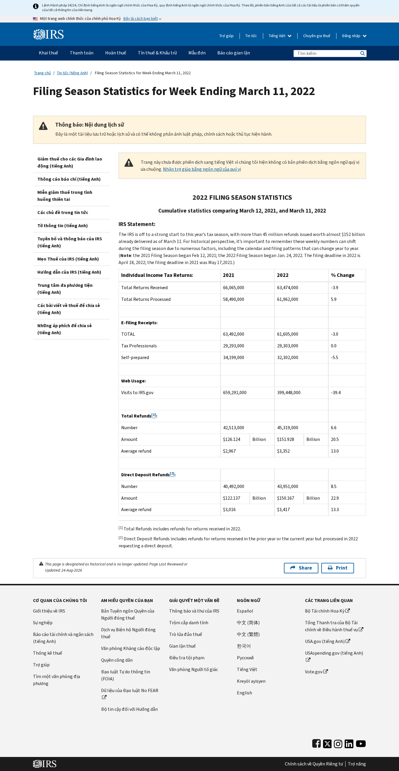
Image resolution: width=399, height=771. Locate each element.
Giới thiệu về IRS (49, 611)
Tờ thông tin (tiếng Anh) (62, 225)
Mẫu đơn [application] (197, 53)
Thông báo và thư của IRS (194, 611)
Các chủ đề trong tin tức (62, 212)
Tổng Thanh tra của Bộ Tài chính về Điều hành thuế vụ (331, 626)
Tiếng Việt (277, 36)
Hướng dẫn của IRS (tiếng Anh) (69, 272)
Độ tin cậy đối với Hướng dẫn (129, 709)
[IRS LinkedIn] (349, 742)
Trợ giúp (226, 36)
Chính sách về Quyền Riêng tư (314, 764)
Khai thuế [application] (48, 53)
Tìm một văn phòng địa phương (56, 680)
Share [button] (305, 568)
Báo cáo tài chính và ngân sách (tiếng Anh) (63, 637)
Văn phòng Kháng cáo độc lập (130, 648)
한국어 (244, 646)
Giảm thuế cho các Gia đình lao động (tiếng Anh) (69, 162)
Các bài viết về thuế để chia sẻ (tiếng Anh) (68, 308)
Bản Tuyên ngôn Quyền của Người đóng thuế (127, 614)
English (244, 693)
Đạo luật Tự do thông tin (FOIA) (125, 675)
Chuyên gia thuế (316, 36)
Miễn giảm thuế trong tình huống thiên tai (64, 195)
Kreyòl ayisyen (251, 681)
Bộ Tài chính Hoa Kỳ (324, 611)
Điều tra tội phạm (186, 658)
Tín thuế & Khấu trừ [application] (157, 53)
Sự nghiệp (43, 623)
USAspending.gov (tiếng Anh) (334, 653)
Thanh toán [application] (81, 53)
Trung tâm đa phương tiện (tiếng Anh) (65, 288)
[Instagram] (338, 742)
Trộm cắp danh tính (188, 623)
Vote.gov (313, 672)
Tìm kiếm (362, 53)
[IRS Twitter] (327, 742)
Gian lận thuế (182, 646)
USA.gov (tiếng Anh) (325, 641)
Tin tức (251, 36)
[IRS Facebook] (316, 742)
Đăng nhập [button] (351, 36)
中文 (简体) (248, 623)
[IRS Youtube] (361, 742)
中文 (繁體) (248, 634)
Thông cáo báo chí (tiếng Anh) (69, 179)
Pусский (245, 658)
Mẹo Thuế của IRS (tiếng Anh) (68, 259)
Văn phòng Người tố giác (193, 669)
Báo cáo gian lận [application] (233, 53)
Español (245, 611)
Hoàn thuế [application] (115, 53)
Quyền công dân (117, 660)
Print (342, 568)
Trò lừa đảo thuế (185, 634)
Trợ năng (357, 764)
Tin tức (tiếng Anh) (72, 73)
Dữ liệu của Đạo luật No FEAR (129, 690)
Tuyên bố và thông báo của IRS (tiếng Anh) (69, 242)
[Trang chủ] (49, 32)
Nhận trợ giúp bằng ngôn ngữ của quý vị (202, 169)
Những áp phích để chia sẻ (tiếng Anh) (64, 329)
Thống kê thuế (47, 653)
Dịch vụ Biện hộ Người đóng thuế (128, 633)
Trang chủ (42, 73)
